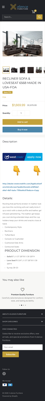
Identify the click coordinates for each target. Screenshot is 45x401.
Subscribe (10, 354)
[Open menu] (3, 7)
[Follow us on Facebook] (4, 373)
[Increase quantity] (27, 113)
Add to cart (22, 122)
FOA (4, 97)
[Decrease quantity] (14, 113)
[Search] (39, 17)
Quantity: (7, 113)
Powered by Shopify (10, 396)
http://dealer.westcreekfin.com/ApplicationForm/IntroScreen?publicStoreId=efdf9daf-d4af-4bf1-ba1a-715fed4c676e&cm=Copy (22, 187)
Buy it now (22, 129)
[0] (33, 11)
